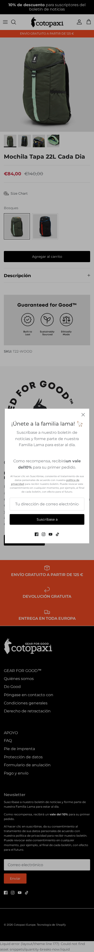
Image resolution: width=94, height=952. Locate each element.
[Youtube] (50, 534)
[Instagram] (43, 534)
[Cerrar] (83, 414)
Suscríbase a (47, 519)
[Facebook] (36, 534)
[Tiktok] (57, 534)
